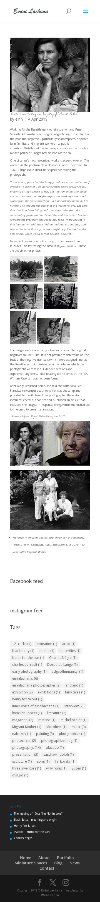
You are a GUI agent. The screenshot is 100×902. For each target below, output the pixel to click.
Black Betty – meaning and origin (35, 820)
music (79, 726)
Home (25, 857)
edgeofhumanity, (67, 671)
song (43, 761)
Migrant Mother (26, 726)
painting (45, 733)
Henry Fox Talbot (25, 826)
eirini (19, 119)
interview (73, 706)
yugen (79, 768)
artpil (68, 643)
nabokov (21, 733)
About (44, 857)
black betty (23, 650)
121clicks (21, 643)
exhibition (22, 692)
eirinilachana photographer (36, 685)
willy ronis (56, 768)
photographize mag (59, 740)
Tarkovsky (65, 761)
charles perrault (27, 664)
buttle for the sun (28, 657)
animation (46, 643)
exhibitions (49, 692)
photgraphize (72, 733)
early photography (29, 671)
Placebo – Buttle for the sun (32, 832)
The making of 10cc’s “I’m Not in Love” (38, 813)
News (74, 862)
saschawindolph (58, 754)
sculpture (22, 761)
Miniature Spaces (30, 862)
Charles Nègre (62, 657)
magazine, (22, 720)
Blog (58, 862)
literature (56, 713)
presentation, (25, 754)
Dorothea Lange (62, 664)
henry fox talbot (27, 699)
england (74, 685)
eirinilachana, (25, 678)
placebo (55, 747)
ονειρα (20, 775)
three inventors (26, 768)
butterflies (69, 650)
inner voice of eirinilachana (35, 706)
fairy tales (75, 692)
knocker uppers (27, 713)
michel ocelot (73, 720)
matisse (46, 720)
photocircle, (24, 740)
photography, (26, 747)
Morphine (56, 726)
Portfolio (65, 857)
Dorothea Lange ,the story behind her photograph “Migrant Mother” (44, 114)
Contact (46, 868)
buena (46, 650)
